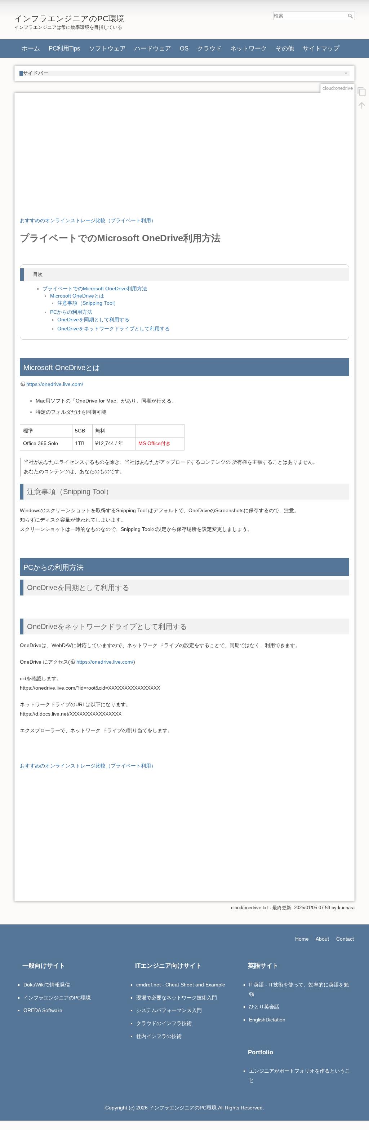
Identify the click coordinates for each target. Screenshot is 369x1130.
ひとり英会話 (264, 1007)
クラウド (209, 48)
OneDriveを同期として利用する (93, 319)
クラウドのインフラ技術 (164, 1023)
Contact (345, 939)
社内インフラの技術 (159, 1036)
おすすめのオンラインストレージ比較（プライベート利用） (88, 220)
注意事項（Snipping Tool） (88, 303)
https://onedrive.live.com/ (54, 384)
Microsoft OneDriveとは (77, 296)
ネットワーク (248, 48)
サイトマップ (321, 48)
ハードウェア (152, 48)
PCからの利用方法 (71, 312)
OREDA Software (42, 1010)
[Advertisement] (184, 148)
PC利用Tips (64, 48)
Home (302, 939)
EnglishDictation (267, 1020)
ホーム (31, 48)
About (322, 939)
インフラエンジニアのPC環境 (57, 998)
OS (184, 48)
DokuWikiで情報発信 (46, 985)
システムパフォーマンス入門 (169, 1010)
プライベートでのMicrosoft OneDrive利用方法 (95, 288)
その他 (285, 48)
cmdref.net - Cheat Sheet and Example (180, 985)
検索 (351, 15)
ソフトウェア (107, 48)
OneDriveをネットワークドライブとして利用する (113, 328)
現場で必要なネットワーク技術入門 (176, 998)
